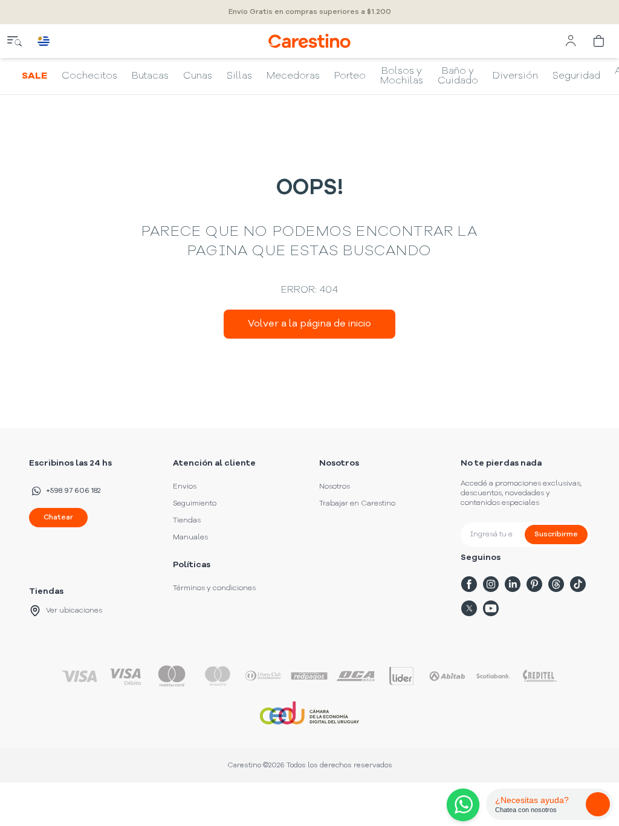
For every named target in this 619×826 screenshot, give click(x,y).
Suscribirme (556, 534)
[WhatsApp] (460, 805)
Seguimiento (194, 503)
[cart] (599, 41)
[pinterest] (534, 584)
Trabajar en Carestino (357, 503)
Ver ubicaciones (74, 610)
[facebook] (469, 584)
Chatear (58, 517)
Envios (184, 486)
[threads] (556, 584)
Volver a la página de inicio (309, 324)
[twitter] (469, 608)
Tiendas (187, 520)
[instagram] (490, 584)
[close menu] (14, 41)
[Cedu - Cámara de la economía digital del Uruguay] (309, 712)
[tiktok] (577, 584)
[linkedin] (512, 584)
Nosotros (334, 486)
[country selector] (43, 41)
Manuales (190, 537)
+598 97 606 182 (73, 491)
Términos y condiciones (214, 588)
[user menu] (570, 41)
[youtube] (490, 608)
